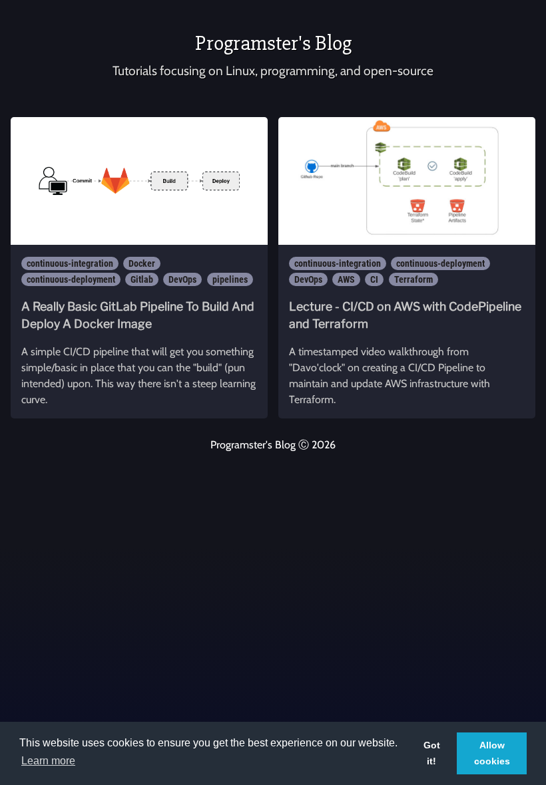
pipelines (230, 279)
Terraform (413, 279)
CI (374, 279)
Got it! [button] (431, 753)
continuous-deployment (71, 279)
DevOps (182, 279)
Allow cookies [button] (492, 753)
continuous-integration (70, 263)
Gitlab (142, 279)
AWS (346, 279)
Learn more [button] (48, 760)
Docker (142, 263)
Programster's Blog (273, 43)
